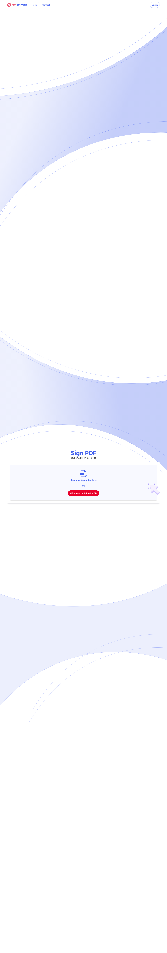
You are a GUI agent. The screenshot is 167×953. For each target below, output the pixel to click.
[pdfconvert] (17, 5)
